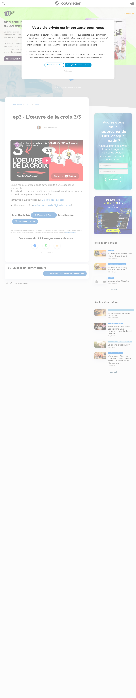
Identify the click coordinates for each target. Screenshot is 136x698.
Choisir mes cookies (54, 65)
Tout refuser (68, 71)
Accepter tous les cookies (78, 65)
